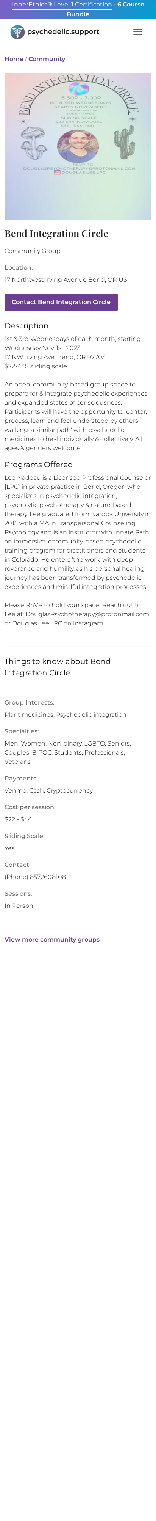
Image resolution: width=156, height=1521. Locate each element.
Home (14, 59)
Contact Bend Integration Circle (61, 302)
